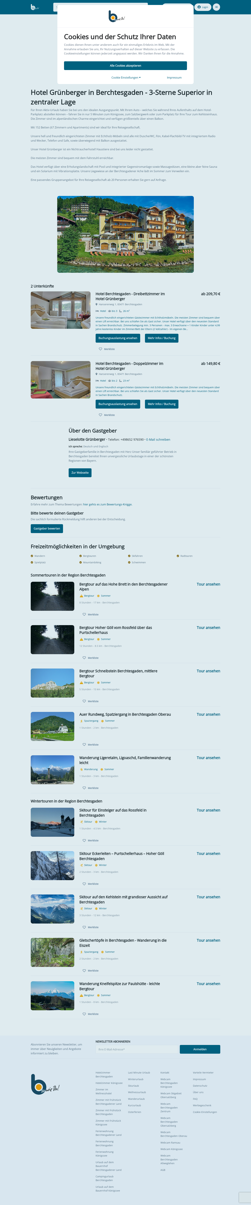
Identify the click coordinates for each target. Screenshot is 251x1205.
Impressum (174, 77)
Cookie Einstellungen (125, 77)
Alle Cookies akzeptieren (125, 65)
